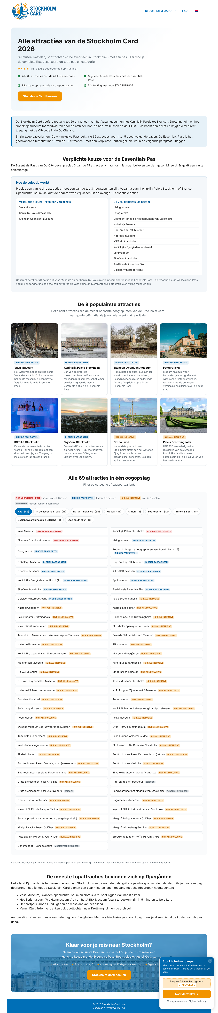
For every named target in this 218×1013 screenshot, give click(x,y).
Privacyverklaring (115, 1007)
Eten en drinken (80, 519)
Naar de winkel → (186, 994)
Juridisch (98, 1007)
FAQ (185, 11)
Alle (23, 511)
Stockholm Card (158, 11)
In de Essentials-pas (51, 511)
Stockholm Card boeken (40, 96)
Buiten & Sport (187, 511)
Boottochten (158, 511)
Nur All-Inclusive (86, 511)
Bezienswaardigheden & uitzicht (39, 519)
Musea (114, 511)
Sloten (134, 511)
